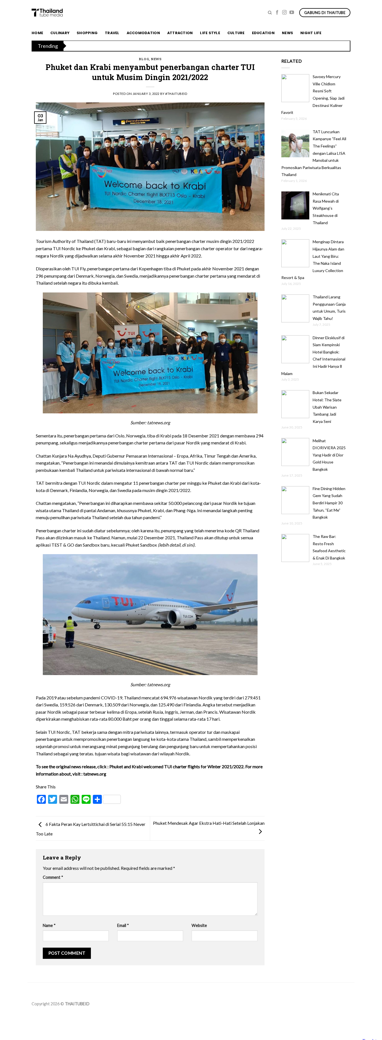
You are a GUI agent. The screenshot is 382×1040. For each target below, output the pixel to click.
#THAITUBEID (176, 93)
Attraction (180, 33)
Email (123, 925)
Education (263, 33)
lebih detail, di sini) (177, 544)
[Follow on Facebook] (277, 12)
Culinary (59, 33)
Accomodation (143, 33)
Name (49, 925)
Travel (112, 33)
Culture (236, 33)
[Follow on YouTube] (291, 12)
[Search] (270, 13)
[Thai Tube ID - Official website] (47, 13)
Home (37, 33)
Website (199, 925)
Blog (144, 59)
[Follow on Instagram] (284, 12)
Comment (53, 877)
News (287, 33)
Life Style (210, 33)
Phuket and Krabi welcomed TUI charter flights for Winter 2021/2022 (176, 766)
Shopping (87, 33)
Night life (311, 33)
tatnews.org (94, 773)
